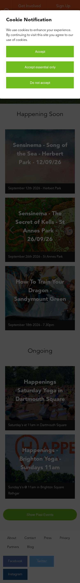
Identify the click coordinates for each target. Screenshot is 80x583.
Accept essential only (40, 67)
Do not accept (40, 82)
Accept (40, 51)
